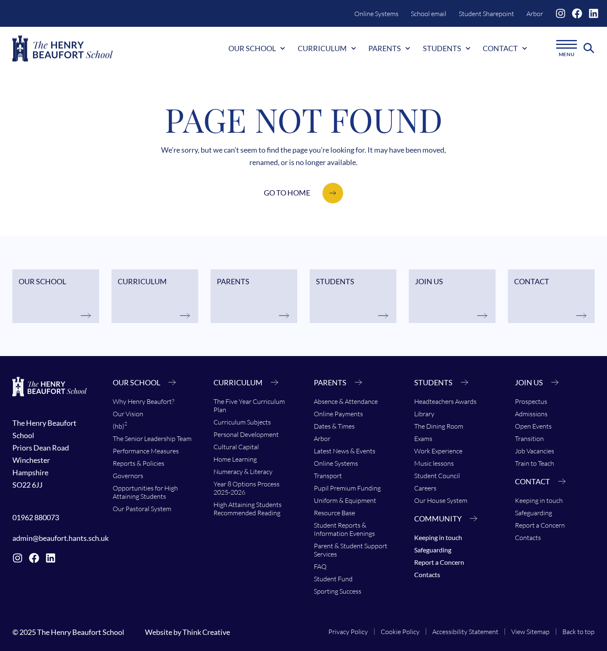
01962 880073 (35, 517)
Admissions (531, 414)
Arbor (534, 13)
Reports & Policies (138, 463)
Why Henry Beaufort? (143, 401)
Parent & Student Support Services (350, 550)
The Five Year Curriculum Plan (249, 405)
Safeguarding (432, 550)
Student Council (437, 476)
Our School (252, 48)
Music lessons (434, 463)
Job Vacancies (534, 451)
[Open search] (589, 48)
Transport (328, 476)
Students (442, 48)
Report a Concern (439, 562)
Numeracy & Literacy (243, 471)
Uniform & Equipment (345, 500)
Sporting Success (337, 591)
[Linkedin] (593, 13)
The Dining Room (438, 426)
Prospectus (531, 401)
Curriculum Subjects (242, 422)
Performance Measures (146, 451)
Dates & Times (334, 426)
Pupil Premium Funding (347, 488)
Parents (384, 48)
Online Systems (376, 13)
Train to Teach (534, 463)
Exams (423, 438)
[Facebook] (577, 13)
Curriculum (322, 48)
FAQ (320, 566)
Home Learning (235, 459)
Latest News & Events (344, 451)
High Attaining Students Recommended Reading (247, 508)
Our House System (440, 500)
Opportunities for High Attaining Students (145, 492)
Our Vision (128, 414)
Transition (529, 438)
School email (428, 13)
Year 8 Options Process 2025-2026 (246, 488)
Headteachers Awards (445, 401)
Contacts (427, 574)
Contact (500, 48)
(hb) (120, 425)
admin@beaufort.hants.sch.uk (60, 537)
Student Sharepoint (486, 13)
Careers (425, 488)
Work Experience (438, 451)
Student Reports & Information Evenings (344, 529)
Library (424, 414)
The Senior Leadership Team (152, 438)
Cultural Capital (236, 447)
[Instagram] (560, 13)
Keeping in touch (438, 537)
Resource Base (334, 513)
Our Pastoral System (142, 509)
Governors (128, 476)
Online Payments (338, 414)
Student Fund (333, 579)
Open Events (533, 426)
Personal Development (246, 434)
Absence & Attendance (346, 401)
